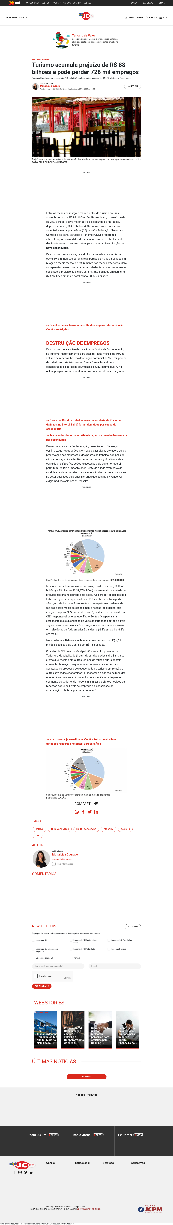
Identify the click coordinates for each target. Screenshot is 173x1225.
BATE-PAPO (148, 3)
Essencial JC (41, 940)
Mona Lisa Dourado (50, 86)
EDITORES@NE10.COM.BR (89, 1209)
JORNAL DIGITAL (135, 17)
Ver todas (133, 927)
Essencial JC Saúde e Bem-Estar (86, 940)
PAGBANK (57, 3)
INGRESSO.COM (32, 3)
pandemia (108, 829)
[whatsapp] (77, 812)
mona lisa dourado (86, 829)
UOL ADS (87, 3)
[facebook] (83, 812)
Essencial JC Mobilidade (84, 949)
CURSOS (67, 3)
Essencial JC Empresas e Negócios (47, 949)
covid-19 (125, 829)
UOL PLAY (77, 3)
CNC (38, 835)
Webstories (49, 1003)
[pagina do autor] (41, 859)
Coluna (39, 829)
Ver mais (86, 1077)
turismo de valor (60, 829)
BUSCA (134, 3)
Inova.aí (77, 958)
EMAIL (161, 3)
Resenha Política (118, 949)
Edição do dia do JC (45, 958)
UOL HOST (46, 3)
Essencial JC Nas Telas (121, 940)
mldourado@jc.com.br (62, 859)
